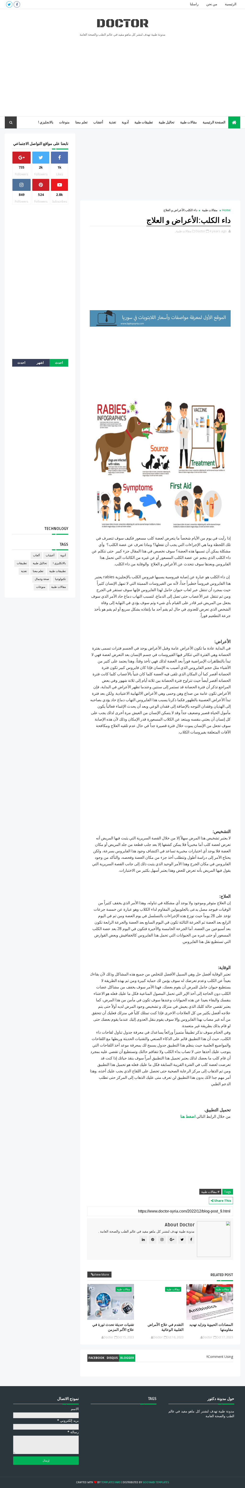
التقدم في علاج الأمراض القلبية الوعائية (166, 1327)
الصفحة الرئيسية (214, 122)
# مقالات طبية (210, 1192)
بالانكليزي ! (59, 563)
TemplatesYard (111, 1482)
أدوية (125, 122)
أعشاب (98, 122)
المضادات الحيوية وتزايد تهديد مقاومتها (211, 1327)
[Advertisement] (122, 75)
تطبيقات (22, 563)
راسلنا (194, 4)
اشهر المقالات (40, 364)
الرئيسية (230, 4)
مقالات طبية (188, 122)
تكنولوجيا (60, 579)
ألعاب (36, 555)
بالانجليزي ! (45, 122)
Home (226, 210)
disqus (112, 1358)
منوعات (64, 122)
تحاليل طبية (166, 122)
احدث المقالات (59, 364)
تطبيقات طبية (143, 122)
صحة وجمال (42, 579)
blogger (127, 1358)
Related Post (222, 1275)
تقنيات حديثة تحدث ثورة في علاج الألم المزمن (113, 1327)
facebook (96, 1358)
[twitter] (9, 4)
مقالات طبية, (183, 231)
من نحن (211, 4)
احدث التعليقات (21, 364)
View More (101, 1274)
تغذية (112, 122)
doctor (122, 23)
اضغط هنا (187, 1116)
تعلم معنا (81, 122)
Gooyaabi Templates (156, 1482)
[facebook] (17, 4)
